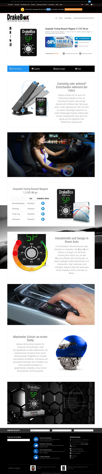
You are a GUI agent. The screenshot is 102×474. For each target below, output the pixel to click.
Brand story (51, 4)
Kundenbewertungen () (71, 53)
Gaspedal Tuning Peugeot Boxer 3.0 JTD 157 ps (77, 467)
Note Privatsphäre (76, 453)
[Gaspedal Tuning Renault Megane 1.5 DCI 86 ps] (10, 28)
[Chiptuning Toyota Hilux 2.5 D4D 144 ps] (33, 468)
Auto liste (17, 4)
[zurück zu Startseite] (56, 18)
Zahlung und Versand (42, 4)
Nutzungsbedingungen (77, 449)
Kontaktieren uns (25, 4)
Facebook (74, 456)
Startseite (10, 4)
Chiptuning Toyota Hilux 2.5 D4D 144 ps (46, 467)
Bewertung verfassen (87, 53)
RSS (73, 458)
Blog (57, 4)
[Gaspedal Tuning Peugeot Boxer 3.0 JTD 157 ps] (63, 468)
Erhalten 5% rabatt (83, 46)
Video (61, 4)
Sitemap (33, 4)
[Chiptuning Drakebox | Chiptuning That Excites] (18, 17)
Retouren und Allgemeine (78, 451)
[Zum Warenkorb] (92, 4)
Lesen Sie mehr (84, 1)
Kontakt (74, 446)
